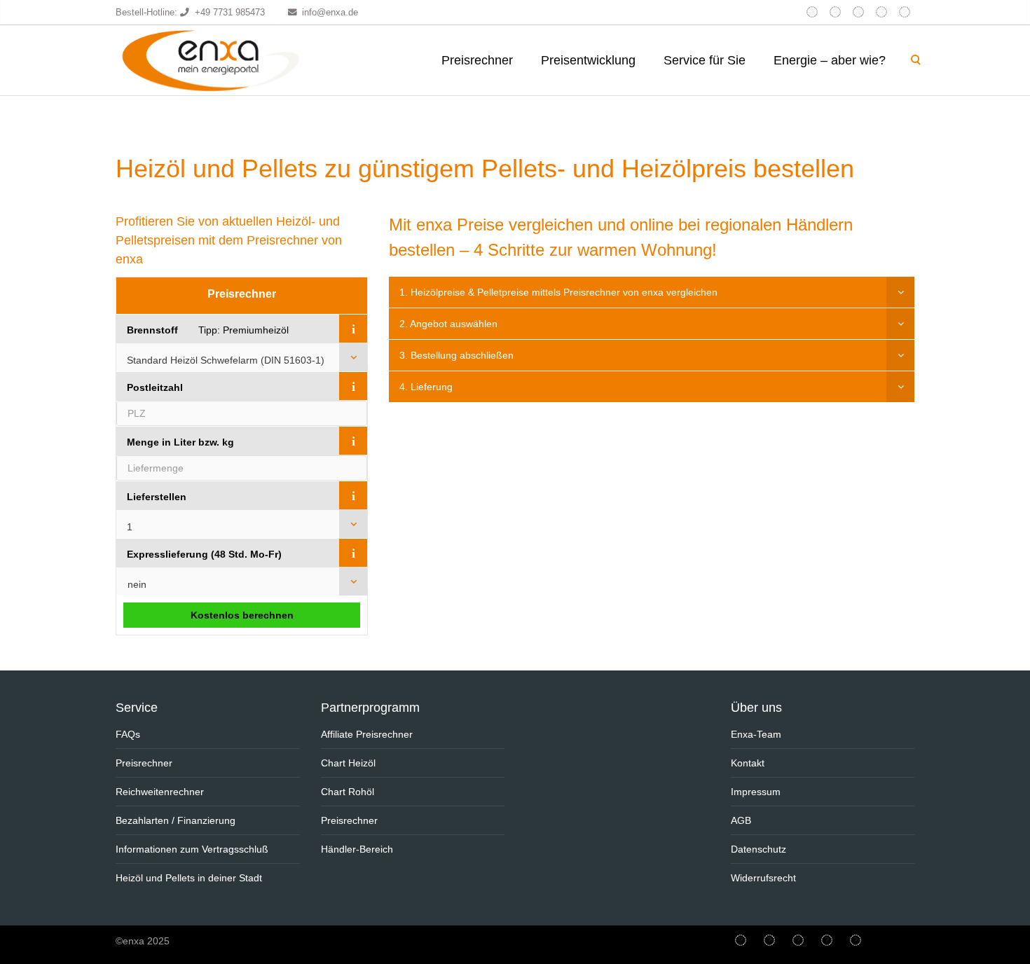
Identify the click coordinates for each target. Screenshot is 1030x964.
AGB (741, 820)
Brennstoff (152, 330)
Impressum (756, 791)
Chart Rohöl (347, 791)
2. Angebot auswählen (448, 323)
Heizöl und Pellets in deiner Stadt (189, 877)
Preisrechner (477, 60)
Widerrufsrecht (763, 877)
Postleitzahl (155, 387)
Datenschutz (758, 849)
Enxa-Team (756, 734)
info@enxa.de (330, 13)
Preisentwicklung (588, 60)
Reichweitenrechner (160, 791)
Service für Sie (705, 60)
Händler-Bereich (357, 849)
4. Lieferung (426, 386)
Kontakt (747, 763)
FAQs (128, 734)
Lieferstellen (156, 496)
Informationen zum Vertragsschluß (192, 849)
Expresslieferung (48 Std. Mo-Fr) (204, 554)
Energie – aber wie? (830, 60)
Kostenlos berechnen (242, 615)
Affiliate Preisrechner (367, 734)
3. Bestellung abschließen (456, 355)
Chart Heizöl (348, 763)
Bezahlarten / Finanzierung (175, 820)
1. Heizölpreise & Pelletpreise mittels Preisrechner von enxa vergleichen (558, 292)
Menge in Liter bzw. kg (180, 442)
